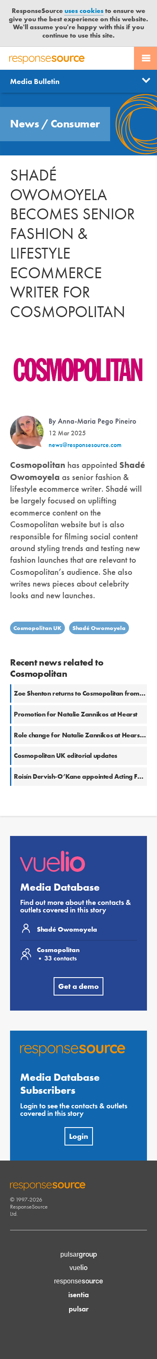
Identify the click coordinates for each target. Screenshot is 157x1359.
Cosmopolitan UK (37, 628)
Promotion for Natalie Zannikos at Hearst (75, 714)
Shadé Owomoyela (99, 628)
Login (78, 1136)
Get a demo (78, 986)
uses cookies (83, 10)
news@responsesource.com (85, 444)
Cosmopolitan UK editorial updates (65, 755)
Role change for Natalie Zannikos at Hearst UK (83, 735)
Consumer (75, 124)
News (25, 124)
